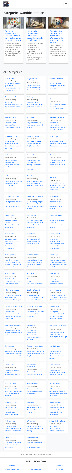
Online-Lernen (10, 346)
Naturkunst (31, 325)
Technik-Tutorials (11, 402)
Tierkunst (30, 402)
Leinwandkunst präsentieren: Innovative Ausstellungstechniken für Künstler (35, 35)
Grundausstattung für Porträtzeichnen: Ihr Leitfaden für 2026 (34, 241)
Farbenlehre (54, 136)
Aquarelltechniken (11, 97)
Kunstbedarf (31, 234)
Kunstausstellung (11, 234)
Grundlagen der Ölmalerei (55, 177)
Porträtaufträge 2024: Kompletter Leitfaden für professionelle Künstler (35, 104)
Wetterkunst (31, 421)
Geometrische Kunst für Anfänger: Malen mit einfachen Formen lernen (35, 183)
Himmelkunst (54, 196)
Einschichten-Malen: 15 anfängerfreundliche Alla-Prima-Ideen (58, 86)
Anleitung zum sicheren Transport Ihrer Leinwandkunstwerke (57, 281)
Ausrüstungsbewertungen (58, 98)
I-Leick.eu (60, 465)
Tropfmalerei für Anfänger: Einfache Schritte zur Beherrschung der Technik (58, 162)
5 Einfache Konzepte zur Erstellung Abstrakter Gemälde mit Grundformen (35, 87)
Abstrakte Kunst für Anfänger (34, 79)
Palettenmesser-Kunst (35, 346)
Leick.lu (12, 465)
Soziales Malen (55, 384)
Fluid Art (52, 155)
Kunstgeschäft (55, 234)
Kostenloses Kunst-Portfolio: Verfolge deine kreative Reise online (12, 281)
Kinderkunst (9, 215)
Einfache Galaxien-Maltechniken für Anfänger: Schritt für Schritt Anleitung (13, 428)
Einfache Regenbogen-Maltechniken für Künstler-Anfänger (35, 428)
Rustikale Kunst (10, 384)
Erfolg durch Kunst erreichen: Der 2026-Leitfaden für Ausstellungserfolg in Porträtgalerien (11, 243)
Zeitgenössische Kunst (57, 421)
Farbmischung (10, 155)
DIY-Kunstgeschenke (57, 117)
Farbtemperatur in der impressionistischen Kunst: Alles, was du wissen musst (58, 144)
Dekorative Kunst (11, 136)
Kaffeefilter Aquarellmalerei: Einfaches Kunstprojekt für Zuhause (13, 104)
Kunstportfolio (10, 273)
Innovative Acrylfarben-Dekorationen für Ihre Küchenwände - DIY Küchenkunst (13, 35)
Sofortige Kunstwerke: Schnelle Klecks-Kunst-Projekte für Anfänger (34, 144)
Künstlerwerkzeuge (12, 290)
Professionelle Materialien (32, 366)
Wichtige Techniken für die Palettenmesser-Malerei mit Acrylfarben (36, 353)
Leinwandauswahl (56, 290)
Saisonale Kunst (32, 384)
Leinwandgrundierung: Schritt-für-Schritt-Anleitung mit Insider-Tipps (58, 334)
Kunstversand (54, 273)
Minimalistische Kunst (13, 325)
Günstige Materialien (12, 196)
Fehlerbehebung (33, 155)
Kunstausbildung (56, 215)
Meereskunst (54, 306)
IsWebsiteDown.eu (12, 469)
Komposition (31, 215)
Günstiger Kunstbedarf (35, 196)
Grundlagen (31, 176)
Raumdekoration (56, 365)
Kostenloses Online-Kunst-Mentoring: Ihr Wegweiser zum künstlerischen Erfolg (13, 353)
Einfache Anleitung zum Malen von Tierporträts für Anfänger (35, 410)
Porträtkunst (9, 365)
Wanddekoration (56, 402)
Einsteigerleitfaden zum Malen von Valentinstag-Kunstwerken (34, 391)
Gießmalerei (9, 176)
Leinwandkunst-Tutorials (13, 306)
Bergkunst (31, 117)
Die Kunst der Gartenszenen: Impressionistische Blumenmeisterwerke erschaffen (34, 334)
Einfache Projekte (33, 136)
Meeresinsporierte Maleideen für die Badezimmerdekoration (12, 125)
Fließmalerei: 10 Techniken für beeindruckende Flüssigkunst (13, 183)
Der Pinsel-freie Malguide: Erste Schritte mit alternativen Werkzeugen (13, 297)
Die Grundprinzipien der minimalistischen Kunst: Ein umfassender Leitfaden (13, 332)
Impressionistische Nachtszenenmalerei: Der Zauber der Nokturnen (35, 297)
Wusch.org (60, 469)
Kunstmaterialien (33, 255)
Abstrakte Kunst (10, 78)
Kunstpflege (54, 255)
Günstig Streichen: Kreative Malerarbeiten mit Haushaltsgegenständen (13, 204)
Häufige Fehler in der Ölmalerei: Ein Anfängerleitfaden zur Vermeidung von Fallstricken (34, 164)
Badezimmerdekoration (13, 117)
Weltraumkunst (10, 421)
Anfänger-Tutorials (56, 78)
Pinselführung (55, 346)
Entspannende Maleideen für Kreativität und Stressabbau (13, 445)
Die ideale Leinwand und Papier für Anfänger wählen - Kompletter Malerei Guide (58, 297)
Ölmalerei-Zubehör (34, 437)
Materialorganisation (34, 306)
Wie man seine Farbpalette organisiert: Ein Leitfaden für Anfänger (35, 314)
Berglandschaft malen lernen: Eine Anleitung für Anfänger (35, 125)
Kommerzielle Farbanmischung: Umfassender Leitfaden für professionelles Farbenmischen (58, 243)
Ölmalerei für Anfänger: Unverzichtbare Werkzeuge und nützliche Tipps (35, 445)
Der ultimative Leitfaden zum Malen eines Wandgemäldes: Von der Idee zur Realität (57, 37)
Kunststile (30, 273)
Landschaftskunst (33, 290)
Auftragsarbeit (32, 97)
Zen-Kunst (8, 437)
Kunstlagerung (10, 255)
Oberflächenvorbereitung (58, 326)
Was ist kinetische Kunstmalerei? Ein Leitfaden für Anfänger (57, 428)
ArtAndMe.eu (36, 469)
